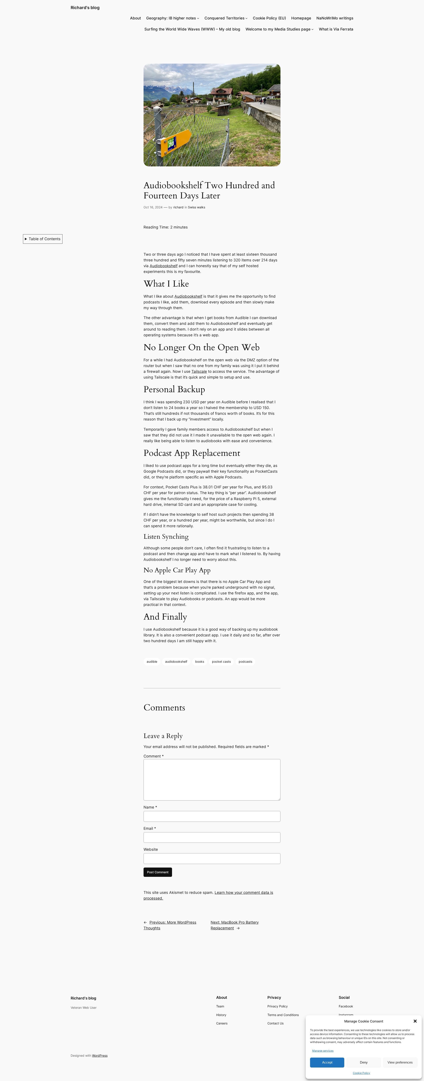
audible (152, 661)
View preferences (400, 1062)
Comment (154, 756)
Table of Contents (45, 239)
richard (178, 207)
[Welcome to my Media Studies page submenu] (312, 29)
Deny (364, 1062)
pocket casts (221, 661)
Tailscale (199, 371)
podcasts (245, 661)
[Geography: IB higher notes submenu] (198, 18)
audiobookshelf (176, 661)
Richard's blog (85, 7)
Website (151, 849)
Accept (327, 1062)
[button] (415, 1021)
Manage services (322, 1050)
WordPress (100, 1055)
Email (150, 828)
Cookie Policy (361, 1073)
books (199, 661)
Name (150, 807)
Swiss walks (196, 207)
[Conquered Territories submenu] (246, 18)
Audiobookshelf (164, 266)
